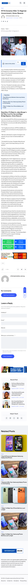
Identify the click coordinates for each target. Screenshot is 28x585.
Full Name (3, 312)
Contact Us (9, 580)
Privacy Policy (23, 580)
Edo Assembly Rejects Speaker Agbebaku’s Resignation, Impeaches (18, 402)
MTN (20, 18)
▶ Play (23, 63)
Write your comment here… (8, 335)
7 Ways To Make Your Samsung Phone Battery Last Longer (12, 534)
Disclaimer (16, 580)
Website (3, 327)
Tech (7, 29)
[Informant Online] (6, 2)
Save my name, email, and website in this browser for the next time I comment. (14, 351)
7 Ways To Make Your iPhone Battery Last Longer (13, 107)
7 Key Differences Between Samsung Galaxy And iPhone (14, 98)
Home (2, 29)
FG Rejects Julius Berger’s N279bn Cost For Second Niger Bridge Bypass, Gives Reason (14, 114)
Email (2, 320)
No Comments (6, 291)
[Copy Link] (7, 21)
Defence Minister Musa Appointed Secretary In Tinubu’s (18, 385)
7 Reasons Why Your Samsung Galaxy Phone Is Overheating (14, 102)
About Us (3, 580)
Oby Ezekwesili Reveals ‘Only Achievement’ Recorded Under (18, 393)
